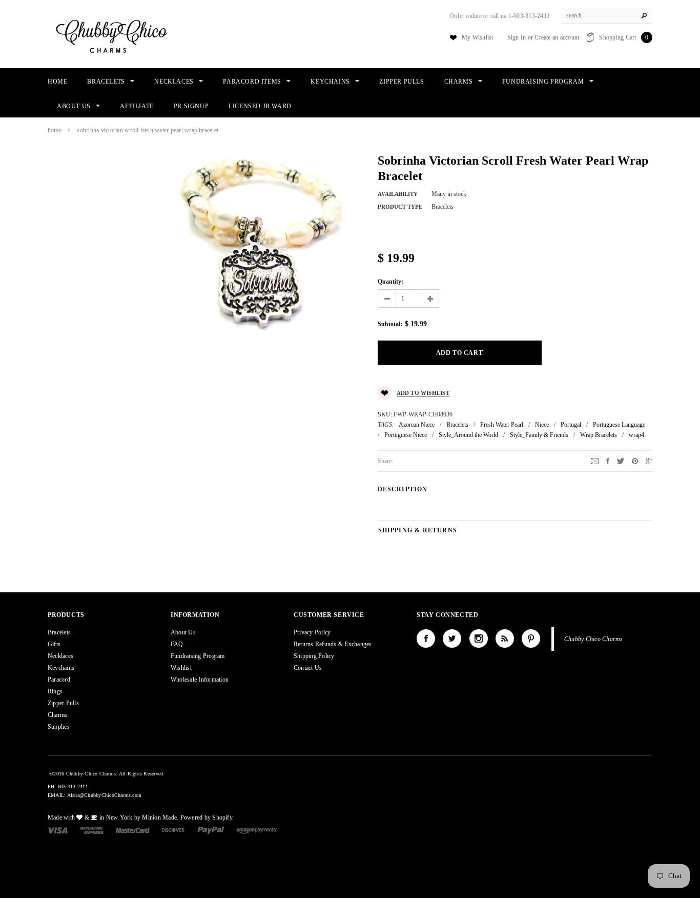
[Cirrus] (256, 829)
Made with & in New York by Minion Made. (113, 817)
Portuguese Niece (405, 434)
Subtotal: (390, 324)
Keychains (61, 667)
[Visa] (58, 829)
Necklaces (60, 656)
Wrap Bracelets (598, 434)
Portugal (571, 424)
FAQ (177, 644)
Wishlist (181, 667)
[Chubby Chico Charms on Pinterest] (531, 638)
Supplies (59, 726)
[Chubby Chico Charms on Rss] (505, 638)
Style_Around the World (468, 434)
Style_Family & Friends (539, 434)
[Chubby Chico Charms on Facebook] (426, 638)
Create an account (556, 37)
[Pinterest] (635, 460)
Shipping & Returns (418, 530)
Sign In (516, 37)
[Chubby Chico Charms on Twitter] (452, 638)
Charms (57, 715)
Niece (542, 424)
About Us (183, 632)
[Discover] (173, 829)
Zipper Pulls (63, 703)
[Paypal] (210, 829)
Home (54, 130)
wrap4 (636, 434)
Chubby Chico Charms (593, 639)
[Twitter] (620, 460)
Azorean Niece (417, 424)
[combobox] (606, 16)
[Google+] (649, 460)
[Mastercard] (133, 829)
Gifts (54, 644)
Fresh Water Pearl (501, 424)
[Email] (595, 460)
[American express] (91, 829)
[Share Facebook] (607, 460)
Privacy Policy (312, 632)
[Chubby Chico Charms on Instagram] (478, 638)
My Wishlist (477, 37)
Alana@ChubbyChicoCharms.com (104, 795)
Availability (398, 194)
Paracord (59, 679)
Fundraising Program (198, 656)
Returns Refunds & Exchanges (333, 644)
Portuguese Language (619, 424)
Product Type (400, 207)
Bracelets (457, 424)
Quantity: (390, 281)
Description (403, 489)
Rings (55, 691)
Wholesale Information (200, 679)
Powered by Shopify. (207, 817)
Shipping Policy (314, 656)
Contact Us (308, 667)
